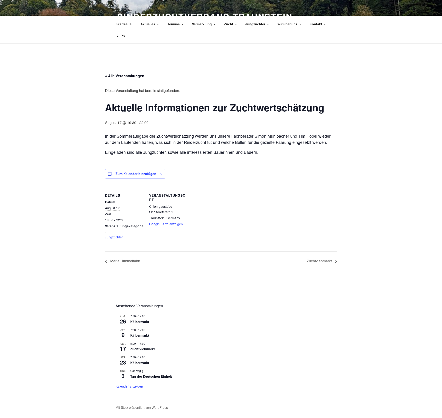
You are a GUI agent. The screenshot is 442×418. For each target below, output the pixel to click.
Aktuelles (147, 24)
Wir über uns (287, 24)
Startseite (123, 24)
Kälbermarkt (139, 321)
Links (120, 35)
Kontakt (316, 24)
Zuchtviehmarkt (320, 261)
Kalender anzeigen (129, 386)
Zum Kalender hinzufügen (136, 173)
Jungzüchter (255, 24)
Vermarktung (202, 24)
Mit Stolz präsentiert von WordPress (142, 407)
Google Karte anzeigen (166, 224)
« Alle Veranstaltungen (124, 75)
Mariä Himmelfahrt (124, 261)
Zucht (228, 24)
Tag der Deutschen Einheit (151, 376)
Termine (173, 24)
